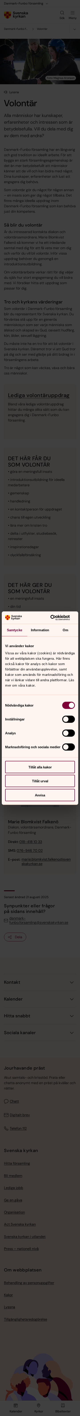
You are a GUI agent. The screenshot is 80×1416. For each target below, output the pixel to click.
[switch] (68, 719)
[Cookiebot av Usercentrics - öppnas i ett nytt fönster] (56, 617)
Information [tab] (40, 630)
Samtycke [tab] (14, 630)
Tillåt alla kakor (40, 767)
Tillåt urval (40, 781)
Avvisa (40, 795)
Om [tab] (65, 630)
